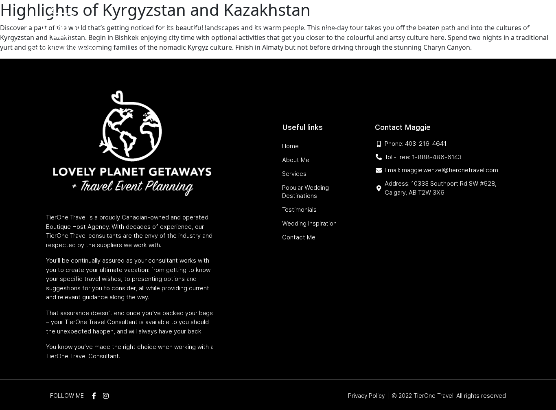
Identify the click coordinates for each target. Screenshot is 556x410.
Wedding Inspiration (401, 31)
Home (137, 31)
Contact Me (456, 31)
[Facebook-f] (528, 30)
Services (197, 31)
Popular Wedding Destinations (264, 31)
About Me (164, 31)
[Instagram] (541, 30)
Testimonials (345, 31)
